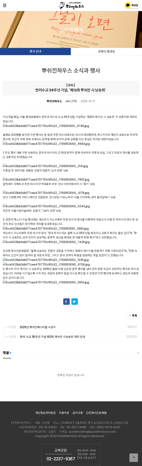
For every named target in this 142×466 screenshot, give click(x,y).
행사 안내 (35, 51)
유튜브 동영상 (106, 51)
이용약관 (64, 413)
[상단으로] (133, 457)
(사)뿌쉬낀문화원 (96, 413)
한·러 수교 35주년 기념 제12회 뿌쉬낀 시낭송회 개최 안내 (52, 336)
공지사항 (77, 413)
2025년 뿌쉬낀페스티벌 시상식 (38, 327)
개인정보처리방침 (45, 413)
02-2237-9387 (61, 459)
